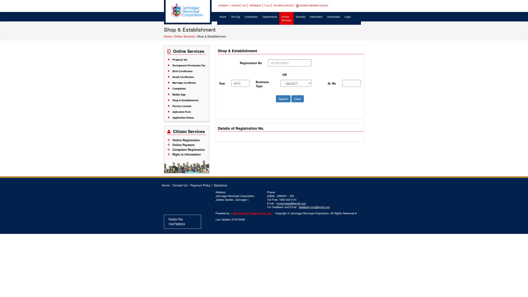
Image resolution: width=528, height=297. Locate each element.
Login (347, 16)
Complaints (179, 88)
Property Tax (179, 59)
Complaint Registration (188, 149)
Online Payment (183, 145)
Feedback (255, 5)
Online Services (286, 18)
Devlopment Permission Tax (188, 65)
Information (316, 16)
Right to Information (186, 154)
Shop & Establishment (185, 100)
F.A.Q (267, 5)
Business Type (262, 84)
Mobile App (178, 94)
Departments (270, 16)
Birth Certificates (182, 71)
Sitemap (223, 5)
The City (235, 16)
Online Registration (186, 140)
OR (284, 75)
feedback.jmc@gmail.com (314, 207)
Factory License (181, 106)
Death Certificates (183, 77)
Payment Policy (201, 185)
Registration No (251, 63)
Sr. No (332, 83)
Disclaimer (220, 185)
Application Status (183, 117)
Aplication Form (181, 112)
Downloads (333, 16)
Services (300, 16)
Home (222, 16)
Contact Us (238, 5)
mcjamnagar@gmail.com (291, 203)
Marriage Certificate (184, 83)
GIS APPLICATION (283, 5)
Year (222, 83)
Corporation (251, 16)
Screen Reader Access (313, 5)
